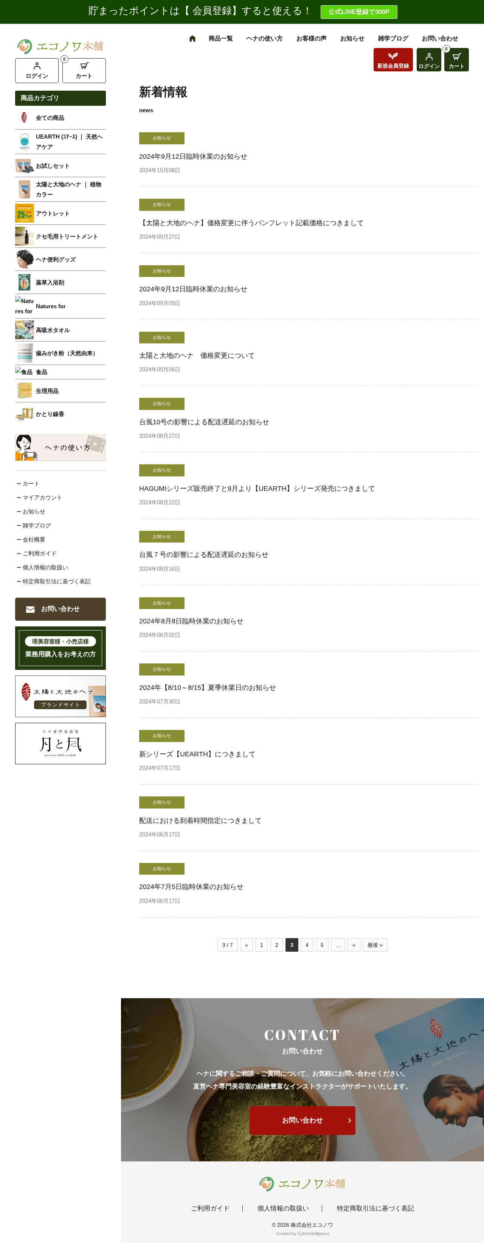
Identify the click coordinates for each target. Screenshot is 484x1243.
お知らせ (34, 511)
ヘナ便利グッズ (56, 259)
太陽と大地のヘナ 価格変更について (197, 355)
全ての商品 (50, 117)
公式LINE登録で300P (359, 11)
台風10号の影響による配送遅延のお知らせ (204, 422)
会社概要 (34, 539)
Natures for (51, 306)
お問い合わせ (60, 608)
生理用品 (47, 391)
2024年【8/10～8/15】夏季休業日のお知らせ (207, 687)
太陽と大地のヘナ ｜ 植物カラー (68, 189)
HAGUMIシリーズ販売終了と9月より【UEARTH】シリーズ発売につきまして (257, 488)
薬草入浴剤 (50, 282)
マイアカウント (42, 497)
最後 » (375, 945)
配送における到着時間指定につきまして (200, 820)
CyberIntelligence (313, 1233)
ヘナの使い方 (265, 38)
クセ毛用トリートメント (67, 236)
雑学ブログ (37, 525)
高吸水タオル (53, 330)
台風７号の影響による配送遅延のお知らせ (203, 554)
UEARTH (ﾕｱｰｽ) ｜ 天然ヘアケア (69, 141)
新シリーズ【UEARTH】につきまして (197, 754)
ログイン (37, 76)
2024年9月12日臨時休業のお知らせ (193, 156)
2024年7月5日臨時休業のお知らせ (191, 887)
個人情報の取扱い (45, 567)
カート (84, 76)
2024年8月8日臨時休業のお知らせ (191, 621)
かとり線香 (50, 414)
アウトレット (53, 213)
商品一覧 (221, 38)
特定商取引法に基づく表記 (57, 581)
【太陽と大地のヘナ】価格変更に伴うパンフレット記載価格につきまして (251, 223)
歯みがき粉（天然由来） (67, 353)
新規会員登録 (393, 66)
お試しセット (53, 165)
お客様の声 (311, 38)
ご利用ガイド (40, 553)
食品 (41, 372)
